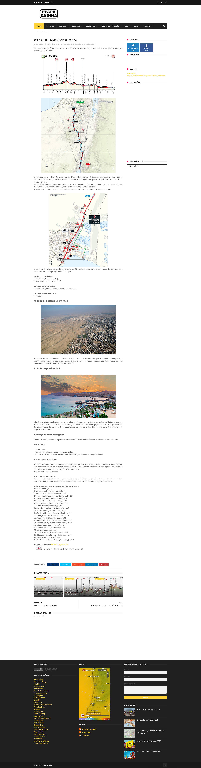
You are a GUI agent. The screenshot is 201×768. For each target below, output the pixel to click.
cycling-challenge (41, 741)
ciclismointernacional (43, 704)
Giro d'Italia (79, 44)
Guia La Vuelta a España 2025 (149, 752)
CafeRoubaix (39, 707)
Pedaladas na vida (41, 691)
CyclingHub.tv (39, 695)
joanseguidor (39, 698)
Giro (136, 26)
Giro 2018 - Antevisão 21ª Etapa (46, 591)
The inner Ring (40, 682)
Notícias (50, 26)
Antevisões (91, 26)
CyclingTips (39, 711)
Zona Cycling (39, 714)
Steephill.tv (38, 725)
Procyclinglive (39, 727)
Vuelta (147, 26)
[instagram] (165, 2)
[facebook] (158, 2)
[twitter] (161, 2)
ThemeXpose (47, 765)
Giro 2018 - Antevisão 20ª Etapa (76, 591)
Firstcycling (38, 679)
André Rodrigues (89, 729)
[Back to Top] (165, 765)
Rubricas (76, 26)
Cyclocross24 (39, 736)
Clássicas (41, 32)
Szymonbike (39, 732)
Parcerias (38, 2)
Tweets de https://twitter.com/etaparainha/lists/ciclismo (146, 74)
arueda (37, 709)
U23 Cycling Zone (41, 734)
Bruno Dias (86, 732)
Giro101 (54, 545)
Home (39, 26)
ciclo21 (36, 700)
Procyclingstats (40, 693)
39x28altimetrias (41, 743)
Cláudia (85, 736)
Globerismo (39, 739)
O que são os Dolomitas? (147, 720)
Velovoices (38, 689)
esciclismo (38, 716)
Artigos (62, 26)
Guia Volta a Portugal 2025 (148, 709)
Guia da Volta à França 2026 (149, 741)
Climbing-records (41, 729)
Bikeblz (37, 684)
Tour (126, 26)
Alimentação (49, 2)
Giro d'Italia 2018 (89, 44)
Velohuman (39, 723)
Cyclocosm (39, 720)
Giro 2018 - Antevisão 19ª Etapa (105, 591)
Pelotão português (110, 26)
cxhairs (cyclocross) (42, 718)
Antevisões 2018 (68, 44)
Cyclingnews (39, 686)
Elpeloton (38, 702)
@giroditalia (63, 545)
